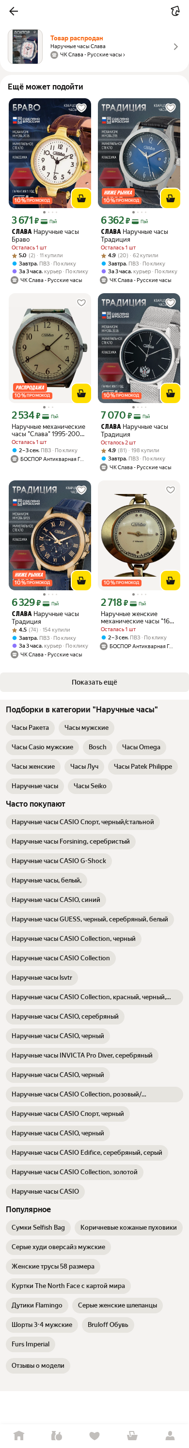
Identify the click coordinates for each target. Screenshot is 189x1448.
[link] (30, 728)
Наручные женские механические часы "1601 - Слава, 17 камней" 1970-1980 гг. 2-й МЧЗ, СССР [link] (138, 617)
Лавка (57, 1436)
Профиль (170, 1436)
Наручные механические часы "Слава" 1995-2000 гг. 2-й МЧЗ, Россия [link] (48, 430)
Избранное (94, 1436)
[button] (13, 11)
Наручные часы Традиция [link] (134, 235)
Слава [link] (22, 232)
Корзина (132, 1436)
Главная (19, 1436)
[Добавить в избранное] (81, 108)
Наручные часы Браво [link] (45, 235)
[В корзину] (81, 198)
